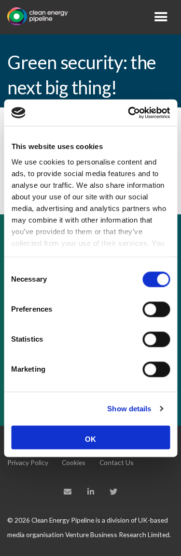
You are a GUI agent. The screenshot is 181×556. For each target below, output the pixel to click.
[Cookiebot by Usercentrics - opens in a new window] (129, 112)
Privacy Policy (27, 462)
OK (90, 439)
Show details (129, 409)
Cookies (73, 462)
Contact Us (116, 462)
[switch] (156, 309)
